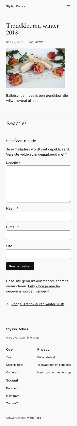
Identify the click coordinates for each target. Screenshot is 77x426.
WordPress (34, 417)
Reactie (13, 163)
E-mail (12, 227)
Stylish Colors (15, 6)
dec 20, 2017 (14, 42)
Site (9, 246)
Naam (12, 208)
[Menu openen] (68, 6)
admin (39, 42)
